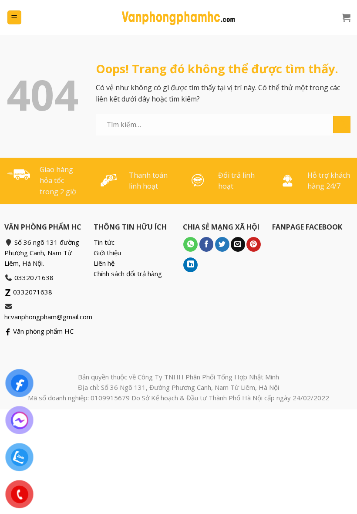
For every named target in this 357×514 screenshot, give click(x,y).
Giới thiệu (107, 252)
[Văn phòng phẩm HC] (178, 17)
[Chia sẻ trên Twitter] (222, 244)
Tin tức (104, 242)
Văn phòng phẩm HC (42, 331)
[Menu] (14, 17)
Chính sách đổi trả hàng (128, 273)
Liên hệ (104, 263)
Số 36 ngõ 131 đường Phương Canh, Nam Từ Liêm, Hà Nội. (41, 252)
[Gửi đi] (341, 124)
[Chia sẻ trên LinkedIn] (190, 264)
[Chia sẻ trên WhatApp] (190, 244)
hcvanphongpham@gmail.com (48, 316)
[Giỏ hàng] (346, 17)
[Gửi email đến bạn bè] (238, 244)
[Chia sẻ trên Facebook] (206, 244)
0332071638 (34, 277)
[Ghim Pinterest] (253, 244)
